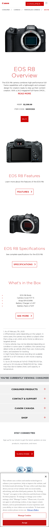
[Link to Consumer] (5, 3)
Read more (24, 94)
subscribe (25, 454)
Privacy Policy (33, 510)
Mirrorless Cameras (32, 10)
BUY (24, 119)
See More (25, 316)
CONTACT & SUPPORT (24, 398)
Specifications (25, 264)
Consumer (33, 4)
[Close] (46, 477)
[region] (24, 500)
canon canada (24, 408)
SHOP (24, 417)
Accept (24, 523)
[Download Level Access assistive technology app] (24, 470)
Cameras (17, 10)
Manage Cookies (24, 515)
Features (25, 192)
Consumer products (24, 389)
